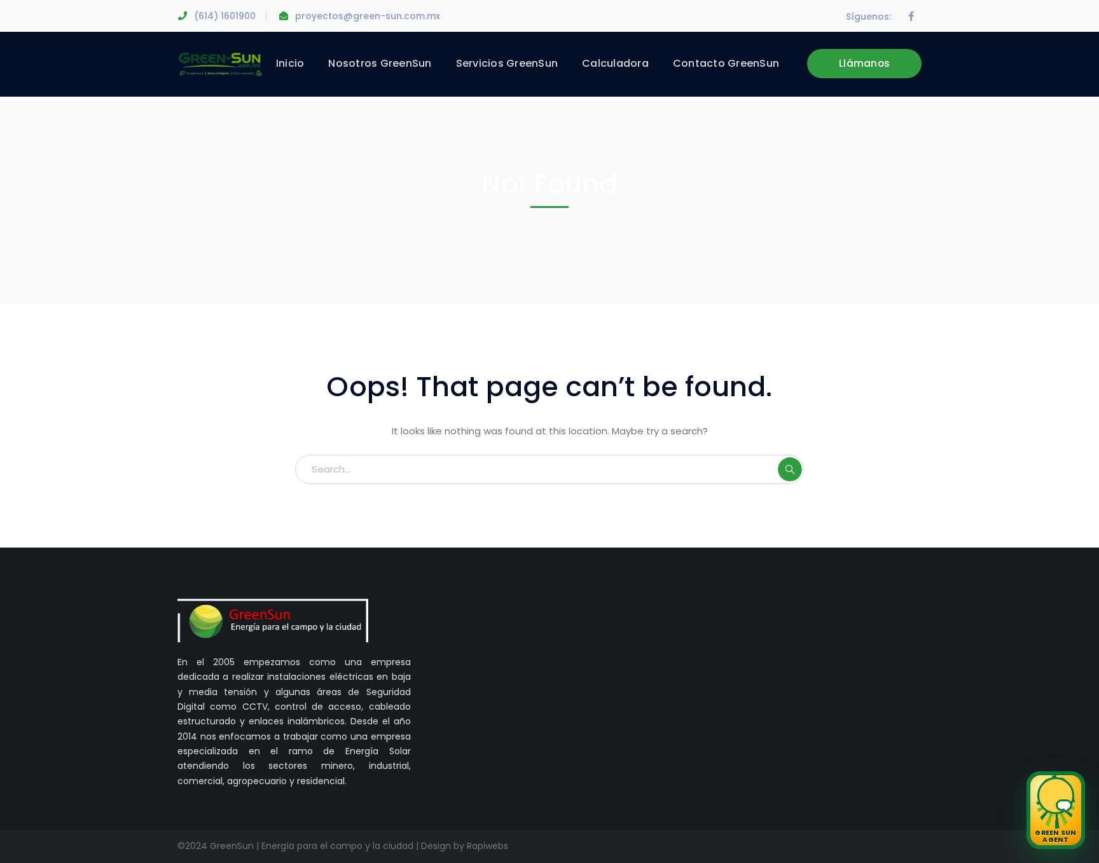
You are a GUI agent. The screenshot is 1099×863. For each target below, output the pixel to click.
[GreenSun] (220, 63)
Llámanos (864, 63)
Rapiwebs (487, 845)
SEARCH (790, 469)
